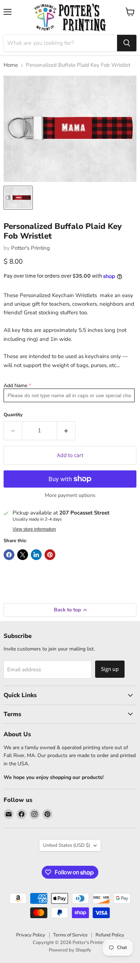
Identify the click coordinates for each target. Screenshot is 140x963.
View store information (34, 529)
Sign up (110, 669)
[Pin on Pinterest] (50, 554)
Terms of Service (70, 935)
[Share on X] (22, 554)
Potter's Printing (30, 248)
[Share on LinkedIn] (36, 554)
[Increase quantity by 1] (66, 430)
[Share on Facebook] (9, 554)
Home (11, 65)
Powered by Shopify (70, 950)
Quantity (13, 415)
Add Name (15, 385)
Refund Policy (109, 935)
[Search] (126, 43)
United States (66, 845)
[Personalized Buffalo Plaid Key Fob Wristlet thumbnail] (18, 197)
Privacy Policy (30, 935)
